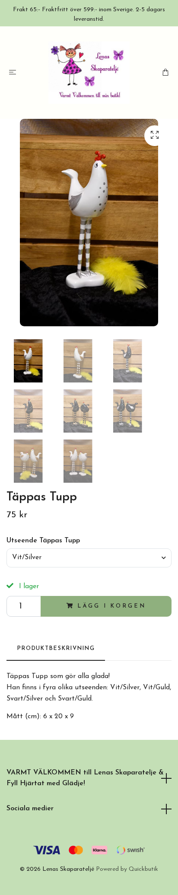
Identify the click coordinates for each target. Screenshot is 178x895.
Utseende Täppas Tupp (43, 540)
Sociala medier (30, 808)
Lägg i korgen (111, 606)
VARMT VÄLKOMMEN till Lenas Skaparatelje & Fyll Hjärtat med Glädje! (85, 778)
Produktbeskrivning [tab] (56, 648)
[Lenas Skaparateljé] (89, 73)
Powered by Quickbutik (127, 869)
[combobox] (89, 557)
